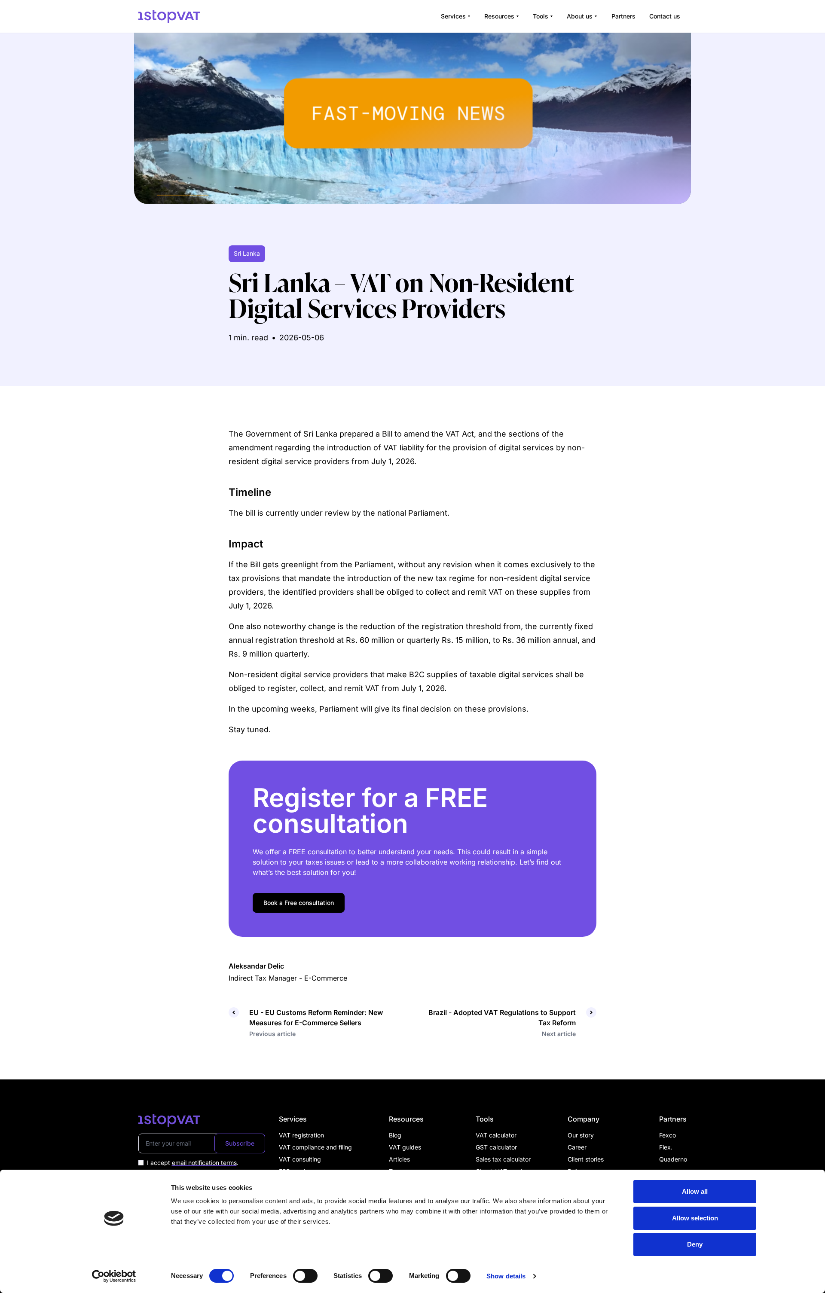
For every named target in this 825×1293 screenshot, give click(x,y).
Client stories (586, 1159)
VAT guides (405, 1147)
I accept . (192, 1162)
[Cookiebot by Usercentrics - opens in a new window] (114, 1276)
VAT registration (301, 1135)
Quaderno (673, 1159)
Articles (399, 1159)
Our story (581, 1135)
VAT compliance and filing (315, 1147)
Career (577, 1147)
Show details (506, 1276)
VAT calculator (496, 1135)
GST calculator (496, 1147)
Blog (395, 1135)
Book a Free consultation (298, 902)
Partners (623, 16)
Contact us (664, 16)
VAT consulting (300, 1159)
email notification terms (204, 1162)
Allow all (695, 1191)
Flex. (665, 1147)
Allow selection (695, 1218)
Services (453, 16)
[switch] (305, 1276)
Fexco (667, 1135)
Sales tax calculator (503, 1159)
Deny (695, 1244)
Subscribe (239, 1143)
